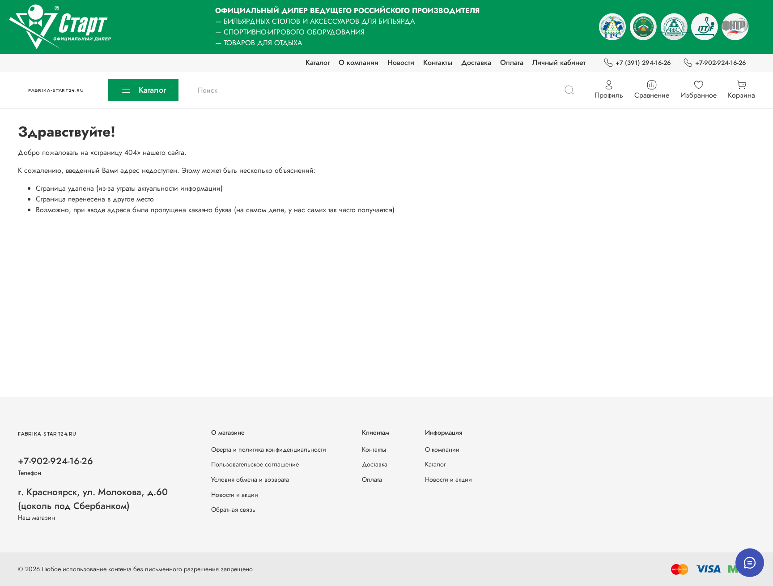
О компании (358, 62)
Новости (400, 62)
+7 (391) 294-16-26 (643, 62)
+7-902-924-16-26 (720, 62)
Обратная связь (233, 509)
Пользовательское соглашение (255, 464)
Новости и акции (234, 494)
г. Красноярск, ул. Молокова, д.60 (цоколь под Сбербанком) (93, 499)
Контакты (437, 62)
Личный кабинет (559, 62)
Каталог (318, 62)
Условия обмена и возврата (250, 479)
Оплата (511, 62)
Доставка (476, 62)
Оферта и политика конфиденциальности (268, 449)
